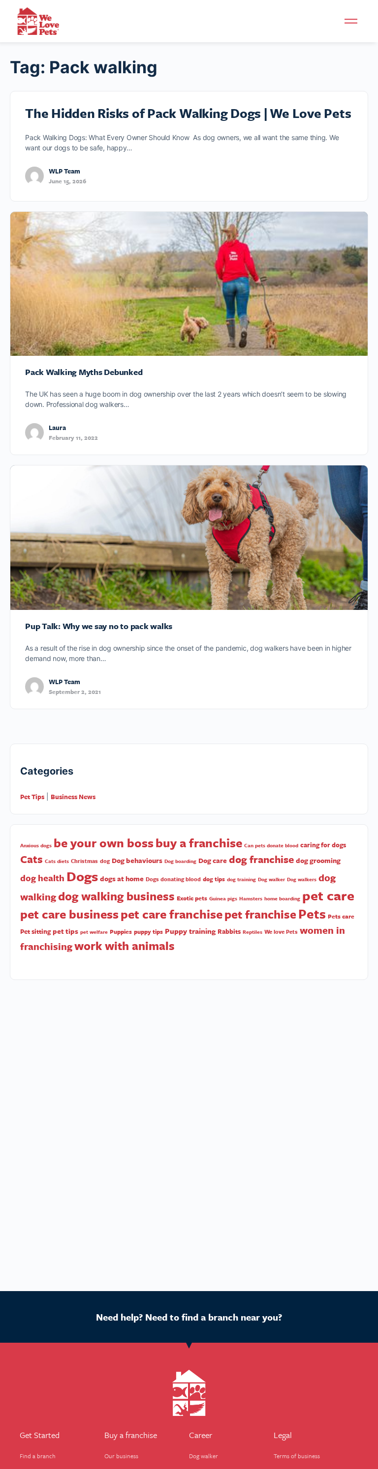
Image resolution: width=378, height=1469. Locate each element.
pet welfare (94, 932)
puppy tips (148, 931)
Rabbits (229, 931)
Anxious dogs (36, 845)
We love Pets (281, 931)
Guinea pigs (223, 898)
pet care (328, 895)
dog (105, 861)
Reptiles (252, 932)
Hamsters (250, 898)
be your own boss (104, 842)
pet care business (69, 913)
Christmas (84, 861)
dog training (241, 879)
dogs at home (122, 878)
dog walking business (116, 896)
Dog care (212, 860)
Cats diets (57, 861)
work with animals (124, 945)
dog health (42, 877)
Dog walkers (301, 879)
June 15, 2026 (67, 180)
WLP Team (64, 171)
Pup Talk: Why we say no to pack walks (98, 626)
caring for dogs (323, 845)
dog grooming (318, 860)
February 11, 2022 (73, 437)
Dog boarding (180, 861)
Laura (57, 427)
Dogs (82, 876)
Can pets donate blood (271, 845)
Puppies (121, 931)
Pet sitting (35, 931)
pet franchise (260, 914)
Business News (73, 797)
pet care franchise (171, 913)
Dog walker (271, 879)
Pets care (341, 916)
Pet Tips (32, 797)
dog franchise (261, 859)
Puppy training (190, 930)
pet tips (65, 931)
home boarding (282, 898)
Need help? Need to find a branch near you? (189, 1317)
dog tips (214, 878)
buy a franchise (199, 842)
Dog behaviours (137, 860)
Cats (31, 858)
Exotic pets (192, 897)
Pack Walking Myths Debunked (84, 372)
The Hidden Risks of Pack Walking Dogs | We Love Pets (188, 113)
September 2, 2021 (75, 691)
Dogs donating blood (173, 879)
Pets (312, 913)
